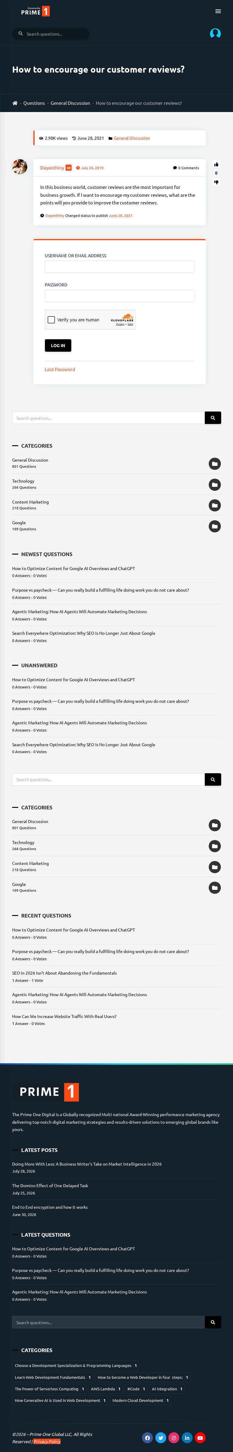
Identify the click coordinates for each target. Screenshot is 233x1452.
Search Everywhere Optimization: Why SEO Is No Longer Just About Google (83, 633)
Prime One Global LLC (50, 1434)
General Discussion (70, 103)
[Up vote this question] (216, 163)
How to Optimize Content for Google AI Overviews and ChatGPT (73, 568)
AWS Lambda (105, 1388)
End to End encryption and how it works (50, 1207)
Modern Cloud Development (141, 1400)
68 (68, 167)
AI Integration (167, 1388)
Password (56, 284)
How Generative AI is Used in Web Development (60, 1400)
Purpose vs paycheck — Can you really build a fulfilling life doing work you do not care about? (100, 590)
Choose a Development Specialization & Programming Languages (76, 1365)
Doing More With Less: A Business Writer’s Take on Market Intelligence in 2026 (87, 1164)
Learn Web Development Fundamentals (53, 1377)
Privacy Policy (46, 1441)
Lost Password (60, 369)
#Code (136, 1388)
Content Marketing (30, 501)
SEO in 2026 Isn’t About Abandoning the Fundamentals (64, 972)
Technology (23, 480)
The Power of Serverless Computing (49, 1388)
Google (19, 522)
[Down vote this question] (216, 181)
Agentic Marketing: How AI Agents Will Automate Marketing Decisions (79, 611)
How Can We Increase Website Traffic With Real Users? (64, 1016)
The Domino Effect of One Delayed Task (50, 1185)
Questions (34, 103)
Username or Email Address (75, 255)
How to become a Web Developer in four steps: (143, 1377)
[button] (213, 33)
